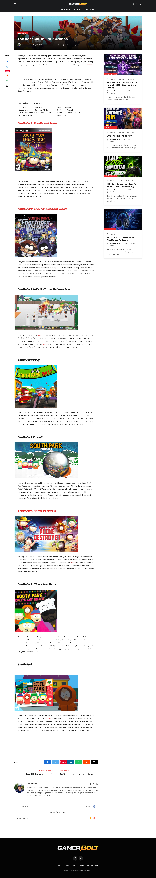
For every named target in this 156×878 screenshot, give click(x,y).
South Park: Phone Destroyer (68, 110)
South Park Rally (25, 115)
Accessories (110, 229)
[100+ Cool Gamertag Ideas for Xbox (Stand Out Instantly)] (123, 166)
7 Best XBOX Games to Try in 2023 (38, 774)
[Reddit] (7, 74)
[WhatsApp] (7, 80)
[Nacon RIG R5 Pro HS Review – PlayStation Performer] (123, 219)
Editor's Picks (111, 74)
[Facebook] (7, 61)
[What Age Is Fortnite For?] (123, 118)
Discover (90, 10)
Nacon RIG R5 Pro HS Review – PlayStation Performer (121, 238)
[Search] (141, 4)
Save (8, 71)
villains (45, 344)
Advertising (78, 865)
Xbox (40, 335)
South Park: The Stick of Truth (30, 107)
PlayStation (48, 718)
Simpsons (89, 65)
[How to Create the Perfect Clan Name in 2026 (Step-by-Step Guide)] (123, 64)
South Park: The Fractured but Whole (33, 110)
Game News (65, 10)
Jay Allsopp (28, 45)
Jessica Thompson (115, 91)
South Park (61, 115)
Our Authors (92, 865)
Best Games (22, 33)
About (68, 865)
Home (60, 865)
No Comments (69, 45)
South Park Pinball (64, 107)
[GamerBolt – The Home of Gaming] (78, 4)
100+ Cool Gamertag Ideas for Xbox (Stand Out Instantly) (122, 185)
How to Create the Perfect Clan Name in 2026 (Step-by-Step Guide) (122, 85)
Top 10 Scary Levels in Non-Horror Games (77, 774)
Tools (77, 10)
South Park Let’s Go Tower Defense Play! (35, 113)
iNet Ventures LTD (86, 871)
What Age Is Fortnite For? (119, 136)
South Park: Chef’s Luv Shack (68, 113)
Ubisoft (73, 562)
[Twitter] (7, 67)
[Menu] (15, 4)
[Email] (7, 85)
